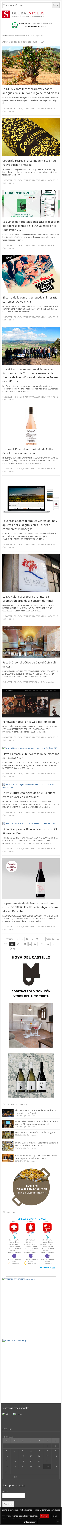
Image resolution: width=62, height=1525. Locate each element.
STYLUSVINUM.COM (31, 108)
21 (18, 944)
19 (5, 944)
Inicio (4, 35)
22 (25, 944)
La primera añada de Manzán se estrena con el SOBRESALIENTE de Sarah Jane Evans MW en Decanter (30, 907)
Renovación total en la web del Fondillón (28, 721)
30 (35, 944)
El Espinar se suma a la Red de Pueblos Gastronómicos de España (36, 1111)
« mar (14, 1477)
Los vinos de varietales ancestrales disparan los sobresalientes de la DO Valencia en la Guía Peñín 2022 (31, 226)
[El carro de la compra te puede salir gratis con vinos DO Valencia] (31, 274)
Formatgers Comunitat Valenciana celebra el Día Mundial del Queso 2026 (36, 1144)
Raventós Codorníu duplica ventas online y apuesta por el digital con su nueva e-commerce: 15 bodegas (29, 525)
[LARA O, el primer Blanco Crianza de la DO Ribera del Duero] (31, 823)
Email (5, 1491)
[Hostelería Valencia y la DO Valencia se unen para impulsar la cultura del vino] (8, 1158)
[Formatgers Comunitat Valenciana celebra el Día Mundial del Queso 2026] (8, 1146)
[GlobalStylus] (31, 14)
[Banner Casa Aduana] (31, 1025)
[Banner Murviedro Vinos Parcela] (31, 1075)
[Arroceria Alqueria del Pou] (31, 1187)
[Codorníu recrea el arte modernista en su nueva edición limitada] (31, 137)
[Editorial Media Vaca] (31, 1306)
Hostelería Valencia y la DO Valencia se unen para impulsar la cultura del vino (36, 1157)
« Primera (8, 939)
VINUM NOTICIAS (48, 108)
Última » (13, 949)
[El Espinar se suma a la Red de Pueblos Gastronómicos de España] (8, 1113)
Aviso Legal (7, 1428)
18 (37, 939)
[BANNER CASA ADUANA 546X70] (31, 25)
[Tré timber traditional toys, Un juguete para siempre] (31, 1368)
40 (41, 944)
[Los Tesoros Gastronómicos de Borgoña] (8, 1134)
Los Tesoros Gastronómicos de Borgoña (35, 1132)
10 (27, 939)
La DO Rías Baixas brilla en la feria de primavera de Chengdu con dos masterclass (36, 1122)
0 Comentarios (31, 1116)
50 (48, 944)
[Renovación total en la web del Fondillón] (31, 703)
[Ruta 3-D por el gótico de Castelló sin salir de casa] (31, 642)
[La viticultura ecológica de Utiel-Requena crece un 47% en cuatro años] (31, 786)
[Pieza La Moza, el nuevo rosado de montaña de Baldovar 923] (31, 748)
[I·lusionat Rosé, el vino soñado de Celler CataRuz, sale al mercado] (31, 426)
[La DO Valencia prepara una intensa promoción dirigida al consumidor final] (31, 573)
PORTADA (18, 108)
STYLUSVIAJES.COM (31, 682)
